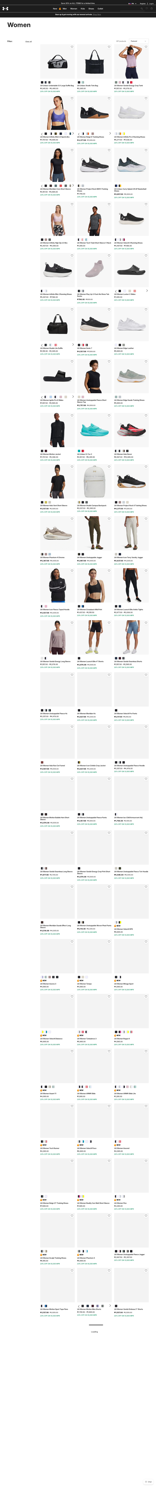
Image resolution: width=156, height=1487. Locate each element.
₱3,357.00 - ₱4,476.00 (49, 716)
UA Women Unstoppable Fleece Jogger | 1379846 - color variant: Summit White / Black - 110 (127, 1251)
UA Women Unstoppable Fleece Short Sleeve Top (91, 401)
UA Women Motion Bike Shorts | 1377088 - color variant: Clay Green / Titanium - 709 (102, 1306)
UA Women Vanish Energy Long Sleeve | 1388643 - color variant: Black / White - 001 (46, 658)
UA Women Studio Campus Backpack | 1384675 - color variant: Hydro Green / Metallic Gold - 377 (79, 502)
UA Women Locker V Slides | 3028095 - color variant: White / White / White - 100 (124, 291)
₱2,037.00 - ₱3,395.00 (86, 508)
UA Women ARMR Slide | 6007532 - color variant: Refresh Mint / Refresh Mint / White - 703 (90, 1087)
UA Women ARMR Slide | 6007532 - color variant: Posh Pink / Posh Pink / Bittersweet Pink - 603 (86, 1087)
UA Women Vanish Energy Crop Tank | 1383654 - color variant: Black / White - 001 (123, 82)
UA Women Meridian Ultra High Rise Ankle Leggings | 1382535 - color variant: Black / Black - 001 (116, 1358)
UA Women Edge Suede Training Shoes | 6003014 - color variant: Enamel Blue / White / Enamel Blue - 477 (116, 397)
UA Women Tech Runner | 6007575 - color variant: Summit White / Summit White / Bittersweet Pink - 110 (46, 1141)
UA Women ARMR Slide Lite (125, 1093)
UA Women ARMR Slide (86, 1093)
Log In (151, 3)
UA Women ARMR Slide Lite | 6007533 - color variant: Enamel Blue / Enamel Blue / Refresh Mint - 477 (135, 1087)
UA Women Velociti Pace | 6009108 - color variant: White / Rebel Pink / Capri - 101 (83, 1141)
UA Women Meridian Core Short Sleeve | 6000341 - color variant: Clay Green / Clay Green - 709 (65, 185)
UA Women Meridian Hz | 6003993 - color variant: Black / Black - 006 (79, 710)
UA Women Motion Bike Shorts (89, 1309)
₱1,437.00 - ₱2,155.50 (85, 612)
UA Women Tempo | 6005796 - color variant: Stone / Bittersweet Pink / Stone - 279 (83, 977)
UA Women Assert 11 (48, 1093)
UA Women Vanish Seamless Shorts (128, 661)
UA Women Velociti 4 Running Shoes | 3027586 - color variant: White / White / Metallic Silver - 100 (120, 239)
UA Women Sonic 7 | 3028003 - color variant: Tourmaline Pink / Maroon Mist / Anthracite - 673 (86, 345)
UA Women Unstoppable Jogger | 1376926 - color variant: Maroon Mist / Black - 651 (83, 554)
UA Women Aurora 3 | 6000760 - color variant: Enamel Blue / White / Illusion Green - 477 (46, 977)
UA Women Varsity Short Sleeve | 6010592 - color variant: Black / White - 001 (79, 1466)
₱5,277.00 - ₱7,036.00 (123, 140)
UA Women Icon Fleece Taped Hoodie (54, 609)
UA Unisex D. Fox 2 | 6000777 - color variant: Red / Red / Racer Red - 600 (83, 451)
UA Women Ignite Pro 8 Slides (51, 400)
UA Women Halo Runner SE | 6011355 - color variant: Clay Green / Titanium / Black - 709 (46, 1466)
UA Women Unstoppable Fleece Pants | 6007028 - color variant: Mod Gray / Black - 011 (83, 814)
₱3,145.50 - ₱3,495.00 (49, 88)
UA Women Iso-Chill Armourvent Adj (128, 818)
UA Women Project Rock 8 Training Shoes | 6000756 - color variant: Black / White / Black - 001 (116, 502)
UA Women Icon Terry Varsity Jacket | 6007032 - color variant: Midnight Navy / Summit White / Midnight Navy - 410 (42, 1412)
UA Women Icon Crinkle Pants (51, 1361)
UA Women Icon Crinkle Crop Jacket (91, 766)
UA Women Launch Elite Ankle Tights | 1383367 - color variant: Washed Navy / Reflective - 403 (120, 606)
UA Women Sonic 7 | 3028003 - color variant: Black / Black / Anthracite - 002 (79, 345)
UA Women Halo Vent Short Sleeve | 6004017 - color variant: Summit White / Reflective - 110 (49, 502)
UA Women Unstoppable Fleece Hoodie (129, 766)
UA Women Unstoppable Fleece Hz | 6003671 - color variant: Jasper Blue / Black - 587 (49, 710)
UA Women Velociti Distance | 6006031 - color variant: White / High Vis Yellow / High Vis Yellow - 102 (42, 1032)
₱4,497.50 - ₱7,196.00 (123, 246)
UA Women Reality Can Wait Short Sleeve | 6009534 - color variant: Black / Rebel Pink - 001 (79, 1196)
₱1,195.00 (81, 1475)
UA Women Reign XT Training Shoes (54, 1203)
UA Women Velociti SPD (123, 929)
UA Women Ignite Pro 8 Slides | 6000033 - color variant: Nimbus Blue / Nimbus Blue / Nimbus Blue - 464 (50, 397)
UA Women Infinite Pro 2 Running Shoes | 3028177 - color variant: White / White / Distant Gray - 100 (116, 133)
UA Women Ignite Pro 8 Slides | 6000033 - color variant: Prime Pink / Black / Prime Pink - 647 (60, 397)
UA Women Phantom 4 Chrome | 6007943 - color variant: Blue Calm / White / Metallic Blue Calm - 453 (49, 554)
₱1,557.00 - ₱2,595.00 (49, 403)
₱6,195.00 (44, 1261)
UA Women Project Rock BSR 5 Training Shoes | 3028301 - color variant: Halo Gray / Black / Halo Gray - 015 (83, 185)
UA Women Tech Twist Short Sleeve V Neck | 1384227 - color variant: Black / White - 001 (79, 239)
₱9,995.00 (44, 1041)
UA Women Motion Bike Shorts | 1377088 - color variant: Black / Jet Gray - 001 (82, 1306)
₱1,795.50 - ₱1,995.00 (86, 1312)
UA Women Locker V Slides (124, 294)
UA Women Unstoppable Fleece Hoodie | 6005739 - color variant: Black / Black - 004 (116, 762)
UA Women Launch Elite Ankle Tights (128, 609)
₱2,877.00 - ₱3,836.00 (123, 612)
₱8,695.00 (81, 1151)
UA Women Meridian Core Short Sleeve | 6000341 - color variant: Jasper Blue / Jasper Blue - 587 (55, 185)
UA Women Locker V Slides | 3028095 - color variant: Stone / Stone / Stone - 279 (129, 291)
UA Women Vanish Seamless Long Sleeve (56, 872)
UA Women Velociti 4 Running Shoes (128, 243)
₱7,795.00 (81, 194)
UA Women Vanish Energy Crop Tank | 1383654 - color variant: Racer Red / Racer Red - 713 (131, 82)
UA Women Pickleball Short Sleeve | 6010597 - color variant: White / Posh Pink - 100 (116, 1466)
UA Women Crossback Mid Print (89, 609)
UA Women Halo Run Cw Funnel (52, 766)
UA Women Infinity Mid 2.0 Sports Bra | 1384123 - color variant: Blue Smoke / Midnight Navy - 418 (60, 133)
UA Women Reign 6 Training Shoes (90, 137)
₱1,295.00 (118, 1096)
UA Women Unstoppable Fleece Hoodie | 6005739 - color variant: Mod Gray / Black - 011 (120, 762)
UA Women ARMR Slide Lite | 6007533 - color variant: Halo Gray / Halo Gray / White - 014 (120, 1087)
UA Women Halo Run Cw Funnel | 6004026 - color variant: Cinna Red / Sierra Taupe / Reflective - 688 (42, 762)
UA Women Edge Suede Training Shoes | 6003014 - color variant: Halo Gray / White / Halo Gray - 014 (120, 397)
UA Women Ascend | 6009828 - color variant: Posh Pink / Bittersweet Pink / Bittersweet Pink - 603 (120, 1141)
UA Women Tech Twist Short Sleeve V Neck (94, 243)
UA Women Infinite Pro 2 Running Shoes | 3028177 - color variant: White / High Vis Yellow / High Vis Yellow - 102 (123, 133)
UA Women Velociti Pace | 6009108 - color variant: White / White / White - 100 (86, 1141)
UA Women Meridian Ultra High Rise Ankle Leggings (130, 1362)
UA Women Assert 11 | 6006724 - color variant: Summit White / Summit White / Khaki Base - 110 (49, 1087)
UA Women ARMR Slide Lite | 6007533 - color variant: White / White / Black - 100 (123, 1087)
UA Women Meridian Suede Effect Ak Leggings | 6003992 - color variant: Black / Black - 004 (116, 1412)
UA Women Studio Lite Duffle (51, 348)
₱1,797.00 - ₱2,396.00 (49, 457)
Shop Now (97, 14)
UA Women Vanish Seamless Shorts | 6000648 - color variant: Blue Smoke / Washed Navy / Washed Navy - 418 (116, 658)
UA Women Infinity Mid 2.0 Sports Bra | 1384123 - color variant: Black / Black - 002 (45, 133)
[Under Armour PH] (5, 8)
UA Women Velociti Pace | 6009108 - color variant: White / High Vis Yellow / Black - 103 (90, 1141)
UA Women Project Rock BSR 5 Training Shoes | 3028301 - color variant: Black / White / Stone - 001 (79, 185)
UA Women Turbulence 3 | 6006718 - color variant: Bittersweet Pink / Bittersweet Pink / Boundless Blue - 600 (83, 1032)
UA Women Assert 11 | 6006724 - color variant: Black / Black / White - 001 (42, 1087)
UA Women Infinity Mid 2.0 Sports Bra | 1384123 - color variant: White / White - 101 (65, 133)
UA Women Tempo (84, 984)
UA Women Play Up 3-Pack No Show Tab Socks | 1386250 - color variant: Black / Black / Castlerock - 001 (79, 291)
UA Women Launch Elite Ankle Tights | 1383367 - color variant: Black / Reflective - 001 (116, 606)
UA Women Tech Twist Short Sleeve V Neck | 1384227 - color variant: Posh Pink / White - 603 (83, 239)
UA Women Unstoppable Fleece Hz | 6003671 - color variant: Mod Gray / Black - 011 (46, 710)
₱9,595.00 (44, 1475)
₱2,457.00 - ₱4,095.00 (49, 246)
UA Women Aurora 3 (48, 984)
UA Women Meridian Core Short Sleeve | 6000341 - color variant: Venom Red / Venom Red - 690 (60, 185)
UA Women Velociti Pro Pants (125, 713)
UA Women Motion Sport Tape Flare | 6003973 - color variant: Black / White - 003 (42, 1306)
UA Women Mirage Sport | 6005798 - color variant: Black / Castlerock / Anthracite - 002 (116, 977)
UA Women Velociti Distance (51, 1039)
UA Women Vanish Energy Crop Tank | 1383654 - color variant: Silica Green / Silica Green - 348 (116, 82)
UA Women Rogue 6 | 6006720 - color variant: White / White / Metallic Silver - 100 (123, 1032)
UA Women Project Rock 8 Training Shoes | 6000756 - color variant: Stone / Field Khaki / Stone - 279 (127, 502)
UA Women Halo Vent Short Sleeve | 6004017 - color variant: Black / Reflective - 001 (42, 502)
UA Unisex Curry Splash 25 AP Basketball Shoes (130, 190)
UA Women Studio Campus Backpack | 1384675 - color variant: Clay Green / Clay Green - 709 (86, 502)
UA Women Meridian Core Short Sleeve (55, 189)
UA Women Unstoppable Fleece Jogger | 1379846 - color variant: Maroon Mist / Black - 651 (131, 1251)
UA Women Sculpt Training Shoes (53, 1258)
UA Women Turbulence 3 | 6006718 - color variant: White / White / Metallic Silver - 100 (79, 1032)
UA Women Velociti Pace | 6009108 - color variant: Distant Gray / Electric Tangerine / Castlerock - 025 (79, 1141)
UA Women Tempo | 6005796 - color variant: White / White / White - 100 (86, 977)
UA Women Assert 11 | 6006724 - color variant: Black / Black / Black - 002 (46, 1087)
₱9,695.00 (118, 932)
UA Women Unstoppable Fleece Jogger (129, 1254)
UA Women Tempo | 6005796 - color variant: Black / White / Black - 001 (79, 977)
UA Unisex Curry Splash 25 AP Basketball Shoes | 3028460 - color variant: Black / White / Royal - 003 (116, 185)
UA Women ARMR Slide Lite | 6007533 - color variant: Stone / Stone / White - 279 (131, 1087)
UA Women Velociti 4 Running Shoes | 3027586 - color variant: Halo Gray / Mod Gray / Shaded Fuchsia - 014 (123, 239)
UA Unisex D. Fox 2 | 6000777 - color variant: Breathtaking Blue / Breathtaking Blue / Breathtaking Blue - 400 (79, 451)
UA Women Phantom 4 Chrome (52, 557)
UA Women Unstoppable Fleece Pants (92, 818)
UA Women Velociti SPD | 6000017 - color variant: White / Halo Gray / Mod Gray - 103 (116, 922)
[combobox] (132, 8)
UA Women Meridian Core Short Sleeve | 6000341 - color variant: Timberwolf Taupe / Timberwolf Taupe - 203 (70, 185)
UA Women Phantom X (86, 1258)
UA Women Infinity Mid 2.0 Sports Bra (54, 137)
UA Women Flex (120, 1203)
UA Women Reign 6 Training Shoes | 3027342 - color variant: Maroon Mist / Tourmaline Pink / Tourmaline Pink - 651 (92, 133)
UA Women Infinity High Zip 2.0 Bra (53, 243)
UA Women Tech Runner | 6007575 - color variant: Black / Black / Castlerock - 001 (42, 1141)
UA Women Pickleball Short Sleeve (127, 1473)
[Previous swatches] (42, 134)
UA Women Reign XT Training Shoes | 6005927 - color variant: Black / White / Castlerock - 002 (42, 1196)
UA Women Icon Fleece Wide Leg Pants (92, 1361)
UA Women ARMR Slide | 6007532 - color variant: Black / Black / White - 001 (83, 1087)
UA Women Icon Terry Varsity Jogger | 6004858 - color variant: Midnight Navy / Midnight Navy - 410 (120, 554)
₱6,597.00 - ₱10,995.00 (123, 457)
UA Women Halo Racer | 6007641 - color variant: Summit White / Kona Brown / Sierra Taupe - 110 (123, 451)
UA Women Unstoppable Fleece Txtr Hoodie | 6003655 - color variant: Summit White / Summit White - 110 (116, 868)
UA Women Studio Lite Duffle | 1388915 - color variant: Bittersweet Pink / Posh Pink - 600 (55, 345)
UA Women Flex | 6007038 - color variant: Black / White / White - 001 (116, 1196)
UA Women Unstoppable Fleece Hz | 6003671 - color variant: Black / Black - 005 (42, 710)
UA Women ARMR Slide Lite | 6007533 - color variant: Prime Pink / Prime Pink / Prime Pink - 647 (127, 1087)
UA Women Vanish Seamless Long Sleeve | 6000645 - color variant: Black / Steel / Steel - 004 (42, 868)
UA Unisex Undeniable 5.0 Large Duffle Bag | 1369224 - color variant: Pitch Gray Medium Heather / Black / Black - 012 (42, 82)
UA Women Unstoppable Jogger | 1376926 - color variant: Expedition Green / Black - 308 (79, 554)
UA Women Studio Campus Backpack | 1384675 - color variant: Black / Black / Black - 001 (83, 502)
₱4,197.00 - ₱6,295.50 (86, 457)
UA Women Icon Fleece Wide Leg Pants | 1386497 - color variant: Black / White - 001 (79, 1358)
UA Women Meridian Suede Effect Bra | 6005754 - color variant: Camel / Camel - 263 (83, 1412)
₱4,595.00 (44, 987)
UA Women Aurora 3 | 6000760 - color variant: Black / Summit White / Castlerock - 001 (53, 977)
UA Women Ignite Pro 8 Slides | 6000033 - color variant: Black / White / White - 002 (55, 397)
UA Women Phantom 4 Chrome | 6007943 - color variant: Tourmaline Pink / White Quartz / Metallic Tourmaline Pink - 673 (46, 554)
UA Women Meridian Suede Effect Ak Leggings (128, 1416)
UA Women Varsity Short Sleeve (89, 1473)
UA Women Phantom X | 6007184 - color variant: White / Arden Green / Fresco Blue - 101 (86, 1251)
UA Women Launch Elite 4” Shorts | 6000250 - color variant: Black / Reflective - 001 (79, 658)
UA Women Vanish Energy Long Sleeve (55, 661)
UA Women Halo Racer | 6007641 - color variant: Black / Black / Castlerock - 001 (127, 451)
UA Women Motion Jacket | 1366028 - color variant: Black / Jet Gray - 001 (42, 451)
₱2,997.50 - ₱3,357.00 (123, 1257)
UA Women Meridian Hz (86, 713)
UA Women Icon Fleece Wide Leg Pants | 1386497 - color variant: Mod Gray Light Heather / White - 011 (83, 1358)
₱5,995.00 (118, 351)
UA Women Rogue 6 (122, 1039)
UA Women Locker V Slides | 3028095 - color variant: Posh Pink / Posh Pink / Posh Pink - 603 (134, 291)
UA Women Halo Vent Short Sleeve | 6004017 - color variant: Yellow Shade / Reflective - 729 (46, 502)
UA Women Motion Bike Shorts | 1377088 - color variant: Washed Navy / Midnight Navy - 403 (87, 1306)
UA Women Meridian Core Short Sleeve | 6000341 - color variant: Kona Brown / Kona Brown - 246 (50, 185)
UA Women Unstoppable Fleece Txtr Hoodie (131, 872)
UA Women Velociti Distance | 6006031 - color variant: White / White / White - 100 (49, 1032)
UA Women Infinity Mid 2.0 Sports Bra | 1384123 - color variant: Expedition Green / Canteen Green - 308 (55, 133)
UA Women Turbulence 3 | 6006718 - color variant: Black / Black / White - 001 (86, 1032)
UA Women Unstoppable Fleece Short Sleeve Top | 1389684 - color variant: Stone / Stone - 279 (79, 397)
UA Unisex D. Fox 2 (84, 454)
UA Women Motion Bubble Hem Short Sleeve (54, 818)
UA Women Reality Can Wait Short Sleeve (93, 1203)
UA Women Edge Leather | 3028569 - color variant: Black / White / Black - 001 (120, 345)
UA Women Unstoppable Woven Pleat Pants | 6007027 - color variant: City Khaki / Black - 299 (83, 922)
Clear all (28, 41)
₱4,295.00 (44, 1151)
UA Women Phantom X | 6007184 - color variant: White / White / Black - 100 (83, 1251)
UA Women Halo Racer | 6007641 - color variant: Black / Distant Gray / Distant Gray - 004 (120, 451)
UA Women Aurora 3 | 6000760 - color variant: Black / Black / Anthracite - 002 (57, 977)
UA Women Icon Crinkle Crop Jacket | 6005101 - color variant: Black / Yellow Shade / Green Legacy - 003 (79, 762)
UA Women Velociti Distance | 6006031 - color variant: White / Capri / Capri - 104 (46, 1032)
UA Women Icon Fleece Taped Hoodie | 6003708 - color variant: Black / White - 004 (42, 606)
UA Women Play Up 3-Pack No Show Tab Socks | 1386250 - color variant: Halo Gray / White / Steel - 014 (83, 291)
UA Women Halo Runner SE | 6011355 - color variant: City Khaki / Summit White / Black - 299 (42, 1466)
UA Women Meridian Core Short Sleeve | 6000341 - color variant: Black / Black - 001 (45, 185)
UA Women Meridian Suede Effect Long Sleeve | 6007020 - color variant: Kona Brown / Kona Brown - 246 (42, 922)
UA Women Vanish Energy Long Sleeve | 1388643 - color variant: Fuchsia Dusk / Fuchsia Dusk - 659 (42, 658)
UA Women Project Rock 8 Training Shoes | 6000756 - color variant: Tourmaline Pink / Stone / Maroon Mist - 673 (120, 502)
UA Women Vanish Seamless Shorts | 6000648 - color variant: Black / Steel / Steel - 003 (123, 658)
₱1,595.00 (81, 1206)
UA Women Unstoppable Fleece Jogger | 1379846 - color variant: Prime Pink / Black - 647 (120, 1251)
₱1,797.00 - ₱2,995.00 (49, 140)
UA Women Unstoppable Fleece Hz (53, 713)
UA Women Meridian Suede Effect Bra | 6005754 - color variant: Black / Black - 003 (79, 1412)
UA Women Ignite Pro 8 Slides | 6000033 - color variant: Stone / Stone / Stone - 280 (65, 397)
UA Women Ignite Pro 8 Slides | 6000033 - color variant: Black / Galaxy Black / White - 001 (45, 397)
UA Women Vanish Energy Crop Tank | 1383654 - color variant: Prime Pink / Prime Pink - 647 (120, 82)
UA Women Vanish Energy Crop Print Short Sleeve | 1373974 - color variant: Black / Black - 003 (79, 868)
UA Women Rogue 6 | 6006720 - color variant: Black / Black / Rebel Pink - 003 (120, 1032)
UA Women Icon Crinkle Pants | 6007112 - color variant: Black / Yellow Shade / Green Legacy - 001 (42, 1358)
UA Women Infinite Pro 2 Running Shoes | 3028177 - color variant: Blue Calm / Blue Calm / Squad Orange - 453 (120, 133)
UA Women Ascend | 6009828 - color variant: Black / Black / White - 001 (116, 1141)
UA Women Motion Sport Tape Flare (54, 1309)
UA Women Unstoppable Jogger (89, 557)
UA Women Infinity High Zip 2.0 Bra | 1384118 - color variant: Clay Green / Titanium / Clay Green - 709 (49, 239)
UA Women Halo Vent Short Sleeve (53, 505)
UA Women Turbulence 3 (87, 1039)
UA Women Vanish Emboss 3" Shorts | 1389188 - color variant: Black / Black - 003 (116, 1306)
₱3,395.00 (81, 88)
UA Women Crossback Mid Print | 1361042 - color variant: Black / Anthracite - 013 (79, 606)
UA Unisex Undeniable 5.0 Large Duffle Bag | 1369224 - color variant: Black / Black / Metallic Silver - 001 (49, 82)
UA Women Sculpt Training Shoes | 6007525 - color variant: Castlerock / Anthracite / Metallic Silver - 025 (42, 1251)
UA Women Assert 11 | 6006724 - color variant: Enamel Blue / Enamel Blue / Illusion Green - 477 (53, 1087)
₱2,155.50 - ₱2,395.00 (49, 351)
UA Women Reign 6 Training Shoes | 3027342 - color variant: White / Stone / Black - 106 (82, 133)
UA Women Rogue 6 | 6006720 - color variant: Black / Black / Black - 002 (116, 1032)
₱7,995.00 (44, 1206)
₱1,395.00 (81, 246)
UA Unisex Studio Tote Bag (87, 86)
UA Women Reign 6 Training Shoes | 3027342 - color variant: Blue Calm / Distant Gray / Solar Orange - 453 (87, 133)
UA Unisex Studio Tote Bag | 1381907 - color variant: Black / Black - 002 (79, 82)
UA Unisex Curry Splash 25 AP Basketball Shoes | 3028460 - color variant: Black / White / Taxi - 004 (120, 185)
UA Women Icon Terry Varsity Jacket (54, 1415)
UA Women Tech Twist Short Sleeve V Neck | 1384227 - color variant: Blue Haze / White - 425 (86, 239)
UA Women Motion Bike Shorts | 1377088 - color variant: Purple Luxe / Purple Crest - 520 (97, 1306)
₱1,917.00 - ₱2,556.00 (85, 1364)
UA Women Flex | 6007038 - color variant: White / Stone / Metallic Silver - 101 (123, 1196)
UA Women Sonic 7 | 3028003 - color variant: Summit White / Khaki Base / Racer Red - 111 (83, 345)
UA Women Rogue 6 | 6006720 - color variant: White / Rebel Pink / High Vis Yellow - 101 (127, 1032)
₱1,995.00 (81, 1096)
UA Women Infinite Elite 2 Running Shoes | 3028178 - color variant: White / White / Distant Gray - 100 (46, 291)
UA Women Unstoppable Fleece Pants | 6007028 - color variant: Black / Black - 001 (79, 814)
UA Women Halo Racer (123, 454)
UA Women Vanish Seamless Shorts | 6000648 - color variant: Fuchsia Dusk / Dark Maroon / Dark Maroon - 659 (120, 658)
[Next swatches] (73, 134)
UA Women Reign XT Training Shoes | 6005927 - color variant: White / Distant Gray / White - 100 (46, 1196)
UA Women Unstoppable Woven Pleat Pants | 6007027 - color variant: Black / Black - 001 (79, 922)
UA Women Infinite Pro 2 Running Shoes (129, 137)
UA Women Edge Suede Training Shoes (129, 400)
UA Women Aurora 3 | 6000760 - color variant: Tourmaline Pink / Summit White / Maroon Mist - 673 (49, 977)
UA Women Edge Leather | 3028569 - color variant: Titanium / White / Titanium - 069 (123, 345)
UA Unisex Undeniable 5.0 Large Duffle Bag (57, 86)
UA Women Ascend (121, 1148)
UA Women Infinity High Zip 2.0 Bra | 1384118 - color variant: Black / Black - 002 (42, 239)
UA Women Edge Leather (124, 348)
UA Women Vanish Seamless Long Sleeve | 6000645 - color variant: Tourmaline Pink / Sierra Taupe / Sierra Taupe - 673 (46, 868)
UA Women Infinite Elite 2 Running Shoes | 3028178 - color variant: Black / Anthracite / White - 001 (42, 291)
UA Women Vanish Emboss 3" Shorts (128, 1309)
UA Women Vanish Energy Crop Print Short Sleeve (93, 872)
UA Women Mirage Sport (123, 984)
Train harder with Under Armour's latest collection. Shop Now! (78, 3)
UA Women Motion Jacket (50, 454)
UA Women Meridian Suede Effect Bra (92, 1415)
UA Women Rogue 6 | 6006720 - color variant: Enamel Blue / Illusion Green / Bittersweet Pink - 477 (131, 1032)
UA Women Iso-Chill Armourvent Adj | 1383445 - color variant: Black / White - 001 (116, 814)
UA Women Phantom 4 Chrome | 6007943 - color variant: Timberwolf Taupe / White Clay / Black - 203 (42, 554)
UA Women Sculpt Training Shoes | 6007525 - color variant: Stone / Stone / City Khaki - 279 (46, 1251)
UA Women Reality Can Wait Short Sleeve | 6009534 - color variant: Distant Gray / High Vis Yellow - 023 (83, 1196)
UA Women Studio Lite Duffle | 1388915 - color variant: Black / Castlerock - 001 (45, 345)
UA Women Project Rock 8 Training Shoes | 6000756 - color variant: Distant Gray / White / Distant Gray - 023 (123, 502)
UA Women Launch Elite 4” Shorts (90, 661)
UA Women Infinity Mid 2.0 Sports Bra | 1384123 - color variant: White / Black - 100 (50, 133)
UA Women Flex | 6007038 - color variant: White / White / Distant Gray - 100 (120, 1196)
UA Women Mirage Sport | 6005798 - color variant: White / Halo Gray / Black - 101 (120, 977)
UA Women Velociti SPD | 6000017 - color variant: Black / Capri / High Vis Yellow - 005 (120, 922)
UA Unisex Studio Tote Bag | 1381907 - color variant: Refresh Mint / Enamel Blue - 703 (83, 82)
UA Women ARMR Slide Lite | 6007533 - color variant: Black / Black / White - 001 (116, 1087)
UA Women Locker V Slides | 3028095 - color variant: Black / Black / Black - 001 (119, 291)
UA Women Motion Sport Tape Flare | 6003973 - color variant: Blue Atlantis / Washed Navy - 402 (46, 1306)
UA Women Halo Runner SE (50, 1473)
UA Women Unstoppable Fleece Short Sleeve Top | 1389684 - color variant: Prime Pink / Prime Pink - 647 (83, 397)
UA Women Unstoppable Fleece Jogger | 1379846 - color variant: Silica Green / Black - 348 (123, 1251)
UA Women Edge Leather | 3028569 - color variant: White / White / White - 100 (116, 345)
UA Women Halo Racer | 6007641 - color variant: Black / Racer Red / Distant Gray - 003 (116, 451)
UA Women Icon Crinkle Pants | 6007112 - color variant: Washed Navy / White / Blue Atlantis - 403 (46, 1358)
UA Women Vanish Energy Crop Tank (128, 86)
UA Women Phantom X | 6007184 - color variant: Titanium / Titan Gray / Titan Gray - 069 (79, 1251)
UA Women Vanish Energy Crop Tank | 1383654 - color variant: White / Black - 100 (127, 82)
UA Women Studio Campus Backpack (91, 505)
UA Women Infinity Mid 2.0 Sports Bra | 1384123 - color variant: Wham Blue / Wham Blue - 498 (70, 133)
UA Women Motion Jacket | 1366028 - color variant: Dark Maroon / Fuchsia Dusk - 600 (46, 451)
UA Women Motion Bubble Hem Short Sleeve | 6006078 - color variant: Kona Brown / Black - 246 (46, 814)
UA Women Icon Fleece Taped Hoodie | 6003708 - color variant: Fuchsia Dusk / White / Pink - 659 (46, 606)
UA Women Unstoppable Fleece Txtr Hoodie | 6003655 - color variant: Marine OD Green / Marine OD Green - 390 (120, 868)
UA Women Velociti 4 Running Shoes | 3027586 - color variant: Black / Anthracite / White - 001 (116, 239)
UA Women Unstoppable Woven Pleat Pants (94, 926)
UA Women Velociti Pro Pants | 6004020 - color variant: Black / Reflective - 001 (116, 710)
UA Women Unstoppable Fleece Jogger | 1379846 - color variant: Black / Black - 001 (116, 1251)
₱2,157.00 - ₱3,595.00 (49, 192)
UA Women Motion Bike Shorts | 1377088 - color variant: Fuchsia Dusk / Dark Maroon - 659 (92, 1306)
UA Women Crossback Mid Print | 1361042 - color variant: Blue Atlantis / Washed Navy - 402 (83, 606)
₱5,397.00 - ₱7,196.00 (49, 297)
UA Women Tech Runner (49, 1148)
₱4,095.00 (44, 1096)
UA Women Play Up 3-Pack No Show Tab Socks (93, 295)
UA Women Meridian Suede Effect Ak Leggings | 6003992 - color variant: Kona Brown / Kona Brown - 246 (120, 1412)
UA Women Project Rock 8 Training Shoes (130, 505)
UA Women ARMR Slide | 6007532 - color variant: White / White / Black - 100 (79, 1087)
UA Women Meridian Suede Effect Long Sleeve (55, 926)
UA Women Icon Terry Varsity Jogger (128, 557)
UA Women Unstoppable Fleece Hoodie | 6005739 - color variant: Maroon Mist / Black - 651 (123, 762)
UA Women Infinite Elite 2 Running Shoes (56, 294)
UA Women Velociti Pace (86, 1148)
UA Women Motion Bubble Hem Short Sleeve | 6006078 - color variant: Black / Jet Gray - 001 (42, 814)
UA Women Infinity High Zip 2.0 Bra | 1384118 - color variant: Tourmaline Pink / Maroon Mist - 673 (46, 239)
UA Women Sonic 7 (84, 348)
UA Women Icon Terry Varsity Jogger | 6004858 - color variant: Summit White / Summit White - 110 (116, 554)
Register (143, 3)
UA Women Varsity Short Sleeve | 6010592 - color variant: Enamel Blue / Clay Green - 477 (83, 1466)
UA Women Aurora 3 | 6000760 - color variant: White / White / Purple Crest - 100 (42, 977)
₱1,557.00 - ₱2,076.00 (123, 88)
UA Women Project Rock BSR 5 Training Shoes (92, 190)
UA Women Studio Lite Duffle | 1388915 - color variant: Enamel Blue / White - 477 (50, 345)
